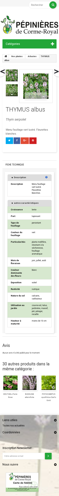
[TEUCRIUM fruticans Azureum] (3, 71)
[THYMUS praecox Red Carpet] (56, 71)
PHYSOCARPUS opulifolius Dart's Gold (48, 397)
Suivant (12, 94)
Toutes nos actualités (13, 425)
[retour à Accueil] (6, 56)
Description (19, 177)
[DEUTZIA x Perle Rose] (10, 383)
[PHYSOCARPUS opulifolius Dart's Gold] (49, 383)
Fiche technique (15, 164)
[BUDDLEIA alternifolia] (30, 383)
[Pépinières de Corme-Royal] (29, 25)
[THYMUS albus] (12, 75)
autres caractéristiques (26, 203)
